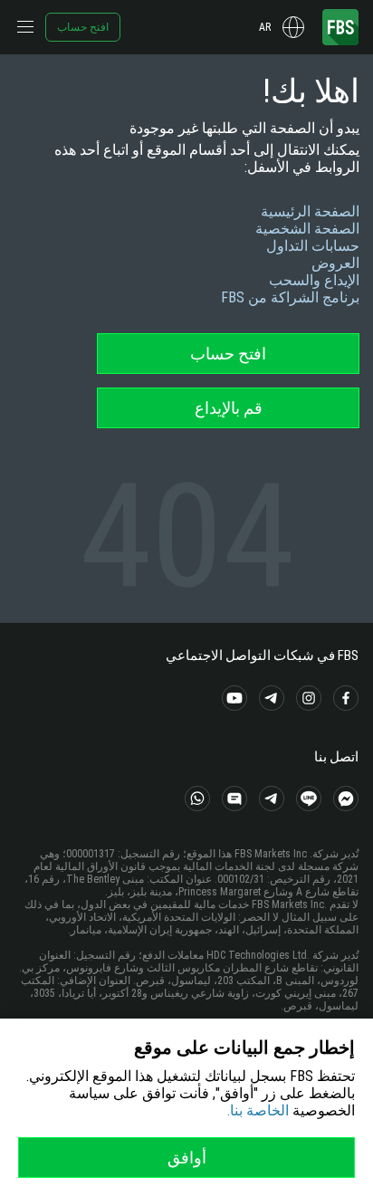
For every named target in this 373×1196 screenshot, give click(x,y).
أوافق (186, 1157)
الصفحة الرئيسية (310, 211)
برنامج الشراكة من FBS (290, 297)
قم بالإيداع (229, 407)
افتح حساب (83, 27)
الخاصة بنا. (258, 1110)
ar (265, 27)
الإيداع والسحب (314, 280)
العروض (335, 263)
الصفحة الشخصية (307, 228)
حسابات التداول (312, 245)
